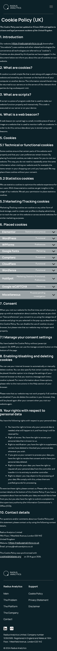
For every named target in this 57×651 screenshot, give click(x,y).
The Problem (10, 600)
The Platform (11, 606)
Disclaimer (34, 606)
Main (6, 593)
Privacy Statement (38, 600)
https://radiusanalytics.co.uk (27, 43)
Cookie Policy (35, 593)
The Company (11, 612)
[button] (51, 7)
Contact (8, 619)
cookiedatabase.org (10, 556)
